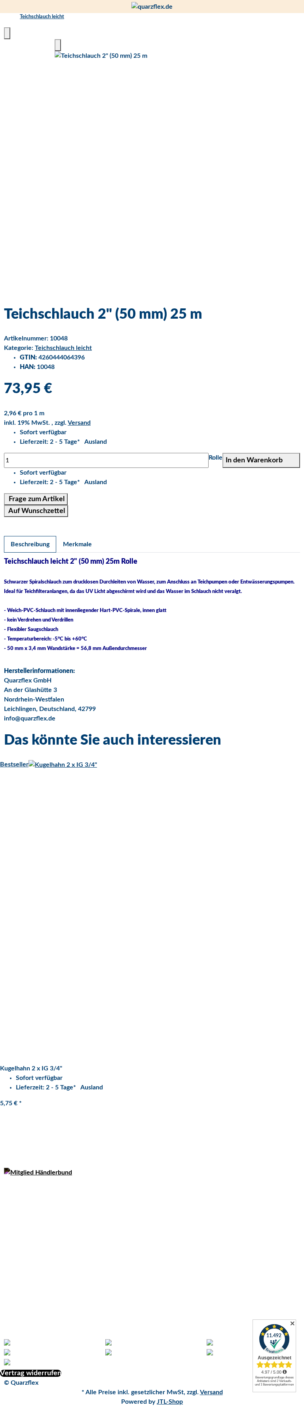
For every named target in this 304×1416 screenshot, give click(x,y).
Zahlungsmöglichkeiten (36, 1220)
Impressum (19, 1239)
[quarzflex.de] (152, 6)
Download (18, 1267)
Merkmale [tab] (77, 544)
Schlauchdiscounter (31, 1277)
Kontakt (15, 1305)
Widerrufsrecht (26, 1248)
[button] (160, 442)
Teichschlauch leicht (63, 348)
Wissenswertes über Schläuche (48, 1286)
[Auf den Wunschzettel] (58, 45)
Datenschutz (22, 1191)
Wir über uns (22, 1296)
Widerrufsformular (30, 1201)
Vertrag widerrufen (30, 1373)
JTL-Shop (170, 1402)
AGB (10, 1210)
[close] (7, 33)
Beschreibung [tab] (30, 544)
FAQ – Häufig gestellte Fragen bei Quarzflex (66, 1324)
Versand (79, 423)
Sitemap (15, 1315)
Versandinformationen (35, 1229)
